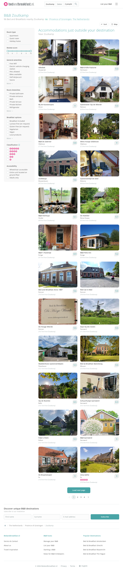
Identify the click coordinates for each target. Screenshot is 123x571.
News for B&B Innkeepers (54, 554)
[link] (19, 4)
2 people (68, 4)
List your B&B (49, 545)
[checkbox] (8, 35)
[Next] (74, 52)
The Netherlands (81, 19)
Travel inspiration (11, 549)
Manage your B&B (51, 541)
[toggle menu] (116, 4)
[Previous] (42, 52)
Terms (72, 566)
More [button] (9, 83)
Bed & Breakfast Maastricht (94, 549)
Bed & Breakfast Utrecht (93, 545)
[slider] (8, 51)
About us (7, 545)
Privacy (64, 566)
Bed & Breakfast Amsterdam (94, 541)
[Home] (5, 525)
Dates (59, 4)
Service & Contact (11, 541)
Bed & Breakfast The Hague (94, 554)
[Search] (76, 4)
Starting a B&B (49, 549)
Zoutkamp (50, 4)
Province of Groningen (60, 19)
